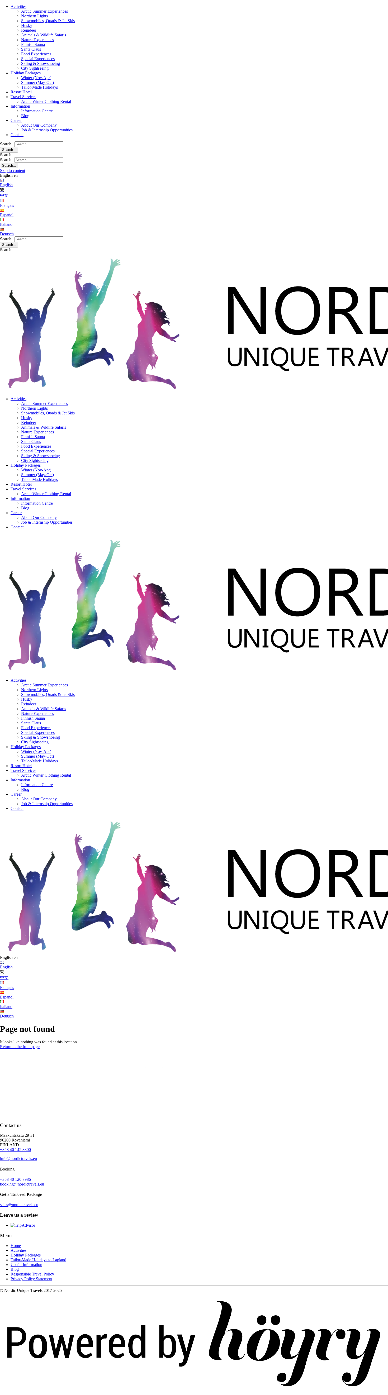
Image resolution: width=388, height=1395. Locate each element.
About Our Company (39, 125)
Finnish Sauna (33, 44)
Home (16, 1245)
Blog (25, 115)
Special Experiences (38, 58)
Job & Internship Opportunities (47, 130)
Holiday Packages (26, 73)
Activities (18, 6)
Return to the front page (20, 1046)
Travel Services (23, 96)
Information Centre (37, 111)
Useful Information (26, 1264)
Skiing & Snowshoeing (40, 63)
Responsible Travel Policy (32, 1274)
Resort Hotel (21, 92)
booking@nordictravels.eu (22, 1184)
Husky (26, 25)
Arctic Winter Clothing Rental (46, 101)
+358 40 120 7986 (15, 1179)
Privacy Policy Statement (31, 1279)
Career (16, 120)
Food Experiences (36, 54)
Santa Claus (31, 49)
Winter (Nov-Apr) (36, 77)
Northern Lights (34, 16)
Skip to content (12, 170)
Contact (17, 134)
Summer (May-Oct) (37, 82)
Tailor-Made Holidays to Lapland (38, 1260)
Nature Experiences (37, 39)
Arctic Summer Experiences (44, 11)
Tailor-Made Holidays (39, 87)
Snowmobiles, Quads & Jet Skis (48, 20)
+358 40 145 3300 (15, 1149)
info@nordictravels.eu (18, 1158)
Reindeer (28, 30)
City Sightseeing (35, 68)
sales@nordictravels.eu (19, 1204)
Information (20, 106)
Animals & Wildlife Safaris (43, 35)
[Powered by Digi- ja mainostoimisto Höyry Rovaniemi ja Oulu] (194, 1392)
